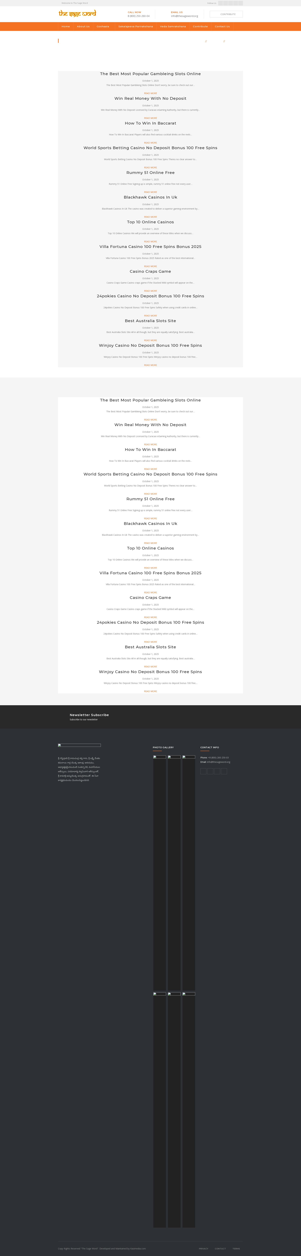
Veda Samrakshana (173, 26)
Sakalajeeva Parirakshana (136, 26)
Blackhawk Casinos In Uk (150, 197)
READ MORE (150, 93)
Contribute (200, 26)
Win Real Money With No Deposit (150, 98)
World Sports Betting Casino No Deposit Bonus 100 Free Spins (150, 147)
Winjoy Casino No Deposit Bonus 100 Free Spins (150, 345)
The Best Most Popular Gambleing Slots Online (150, 73)
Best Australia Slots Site (150, 320)
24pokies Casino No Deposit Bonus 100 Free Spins (150, 296)
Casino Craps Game (150, 271)
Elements (215, 41)
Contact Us (222, 26)
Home (66, 26)
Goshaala (103, 26)
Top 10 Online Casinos (150, 222)
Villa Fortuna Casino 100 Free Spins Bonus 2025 (150, 246)
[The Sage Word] (77, 13)
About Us (83, 26)
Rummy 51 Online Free (150, 172)
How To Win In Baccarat (150, 123)
